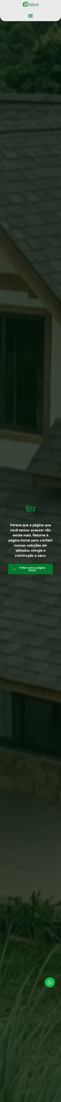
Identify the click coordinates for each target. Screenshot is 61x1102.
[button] (30, 15)
